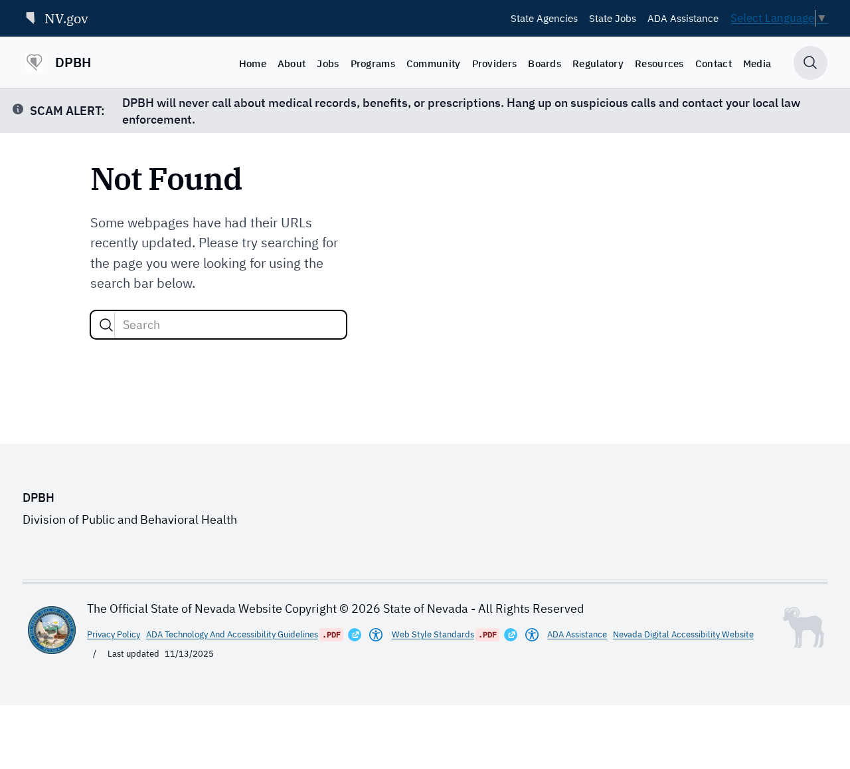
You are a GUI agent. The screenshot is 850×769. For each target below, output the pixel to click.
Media (757, 63)
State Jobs (612, 18)
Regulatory (598, 63)
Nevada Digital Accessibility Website (683, 634)
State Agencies (544, 18)
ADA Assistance (683, 18)
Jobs (328, 63)
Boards (544, 63)
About (292, 63)
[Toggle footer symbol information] (803, 627)
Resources (659, 63)
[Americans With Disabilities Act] (375, 634)
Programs (373, 63)
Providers (494, 63)
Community (433, 63)
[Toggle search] (810, 63)
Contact (713, 63)
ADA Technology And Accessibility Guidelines (232, 634)
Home (252, 63)
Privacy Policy (113, 634)
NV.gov (66, 18)
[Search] (106, 325)
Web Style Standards (433, 634)
